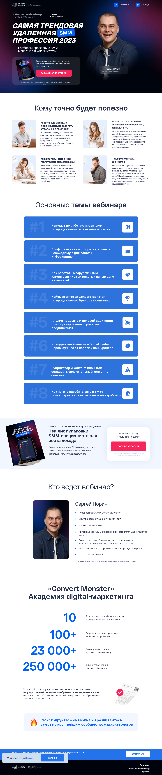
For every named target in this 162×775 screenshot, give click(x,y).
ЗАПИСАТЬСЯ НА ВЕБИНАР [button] (54, 73)
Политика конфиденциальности (139, 766)
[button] (86, 722)
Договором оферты (135, 455)
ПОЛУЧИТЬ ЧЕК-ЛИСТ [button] (128, 446)
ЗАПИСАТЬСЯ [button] (138, 754)
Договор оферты (145, 770)
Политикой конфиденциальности (53, 82)
